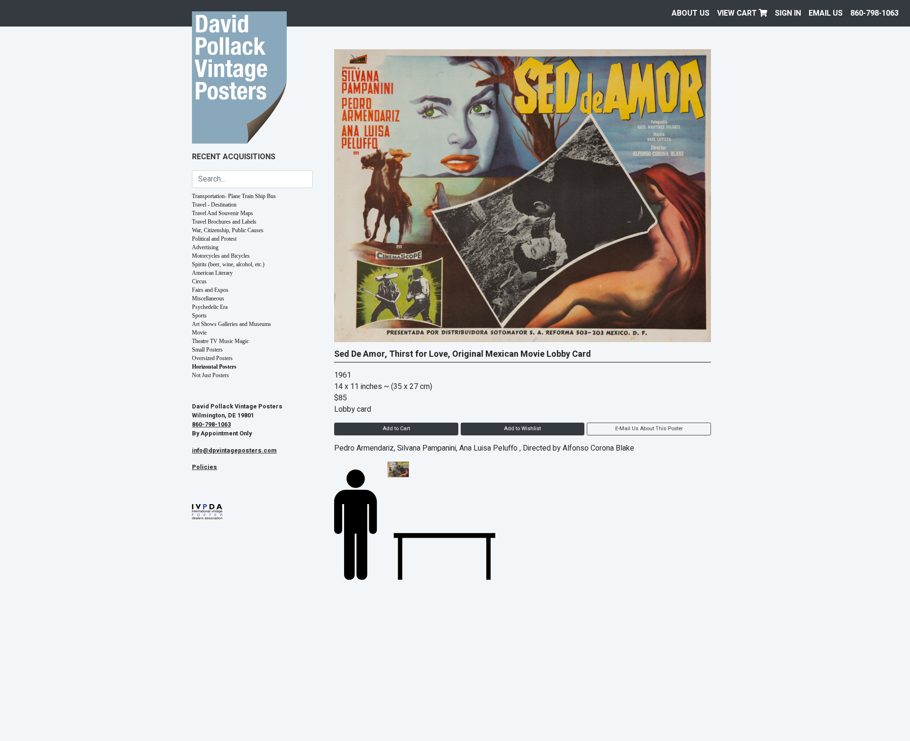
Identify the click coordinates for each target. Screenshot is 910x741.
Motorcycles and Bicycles (221, 256)
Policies (204, 467)
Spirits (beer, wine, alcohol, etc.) (228, 264)
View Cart (738, 13)
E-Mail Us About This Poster (649, 429)
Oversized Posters (212, 358)
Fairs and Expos (210, 290)
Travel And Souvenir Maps (222, 213)
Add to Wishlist (522, 429)
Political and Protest (214, 238)
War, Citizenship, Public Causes (228, 230)
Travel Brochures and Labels (224, 221)
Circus (199, 281)
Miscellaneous (208, 298)
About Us (691, 13)
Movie (199, 332)
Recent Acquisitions (233, 157)
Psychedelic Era (210, 307)
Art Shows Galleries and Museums (231, 324)
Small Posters (207, 349)
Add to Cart (396, 429)
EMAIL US (826, 13)
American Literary (212, 273)
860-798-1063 (874, 13)
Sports (199, 315)
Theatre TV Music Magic (220, 341)
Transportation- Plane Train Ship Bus (234, 196)
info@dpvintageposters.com (234, 450)
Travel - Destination (214, 204)
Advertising (205, 247)
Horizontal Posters (214, 366)
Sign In (788, 13)
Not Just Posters (210, 375)
